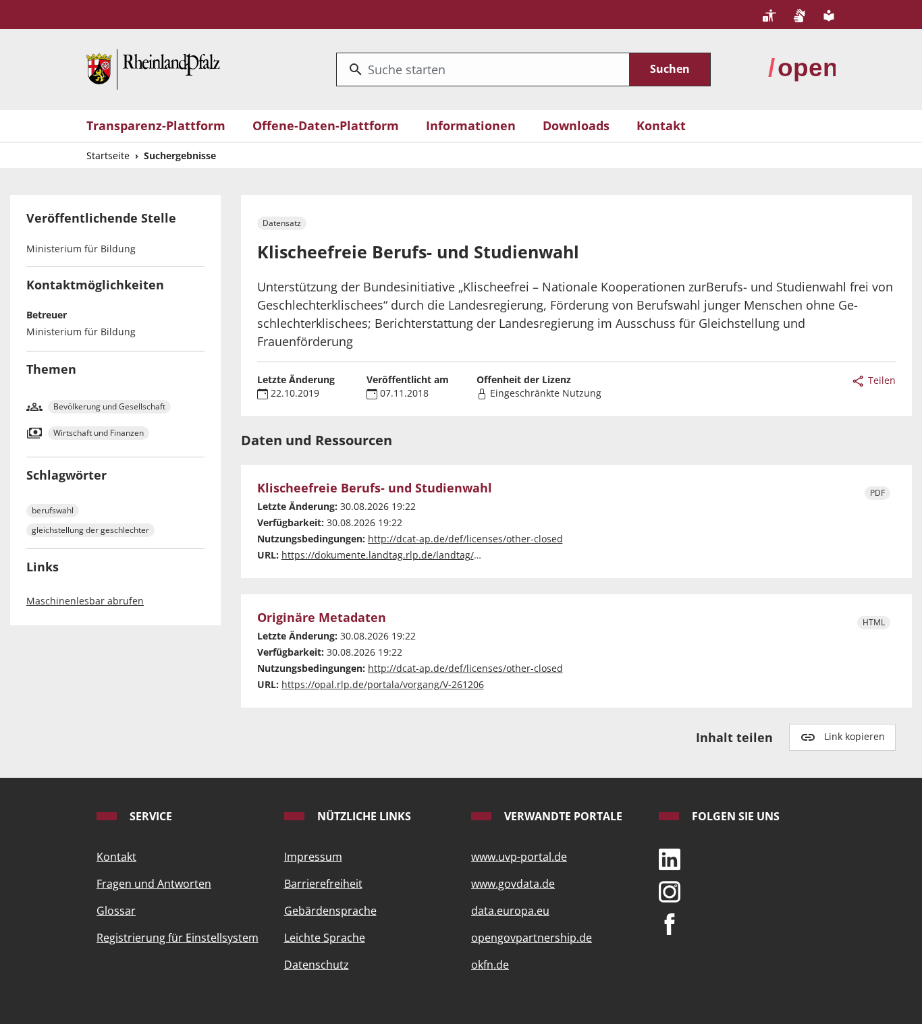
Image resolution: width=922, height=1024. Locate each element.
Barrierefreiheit (323, 883)
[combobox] (483, 69)
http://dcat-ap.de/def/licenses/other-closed (465, 538)
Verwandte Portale (561, 816)
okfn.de (490, 964)
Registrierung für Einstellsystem (178, 937)
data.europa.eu (510, 910)
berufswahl (53, 510)
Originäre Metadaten (321, 617)
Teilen (880, 380)
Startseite (108, 155)
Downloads (576, 125)
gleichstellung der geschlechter (90, 530)
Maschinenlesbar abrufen (85, 600)
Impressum (313, 856)
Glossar (116, 910)
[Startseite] (153, 68)
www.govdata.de (513, 883)
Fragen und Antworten (154, 883)
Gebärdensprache (330, 910)
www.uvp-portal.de (519, 856)
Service (149, 816)
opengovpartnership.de (531, 937)
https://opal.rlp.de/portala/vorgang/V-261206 (382, 684)
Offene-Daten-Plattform (325, 125)
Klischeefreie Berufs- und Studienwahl (374, 488)
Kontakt (661, 125)
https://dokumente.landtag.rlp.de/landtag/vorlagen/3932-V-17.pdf (430, 554)
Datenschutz (316, 964)
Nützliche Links (363, 816)
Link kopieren (854, 736)
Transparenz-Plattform (155, 125)
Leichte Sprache (324, 937)
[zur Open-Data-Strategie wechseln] (802, 68)
